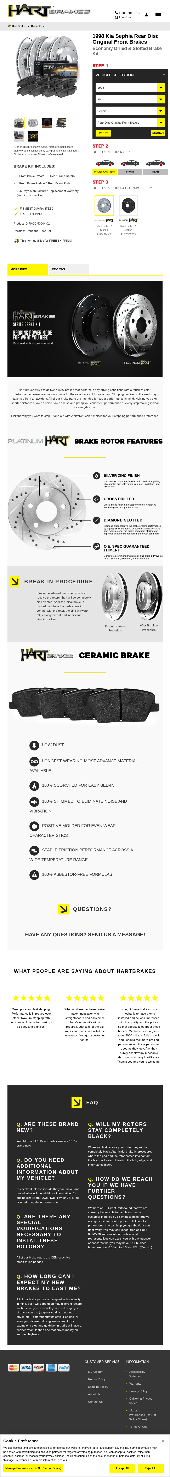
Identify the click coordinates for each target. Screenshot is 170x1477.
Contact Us (95, 1401)
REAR (155, 171)
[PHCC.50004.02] (19, 123)
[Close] (163, 1441)
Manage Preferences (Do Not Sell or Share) (142, 1415)
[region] (85, 1455)
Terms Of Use (138, 1426)
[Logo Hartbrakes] (48, 10)
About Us (94, 1394)
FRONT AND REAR (104, 171)
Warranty (135, 1383)
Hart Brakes (19, 26)
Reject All (151, 1468)
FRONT (130, 171)
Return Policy (97, 1379)
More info (19, 269)
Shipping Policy (98, 1386)
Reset (103, 133)
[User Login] (146, 15)
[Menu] (158, 14)
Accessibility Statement (137, 1374)
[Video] (33, 136)
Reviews (58, 269)
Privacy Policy (138, 1391)
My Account (95, 1371)
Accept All (122, 1468)
